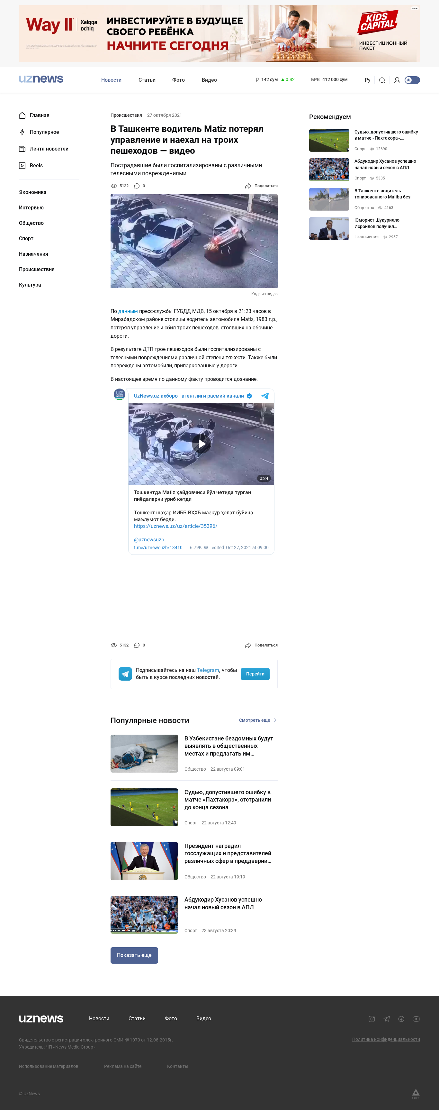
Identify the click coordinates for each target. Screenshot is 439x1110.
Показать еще (134, 955)
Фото (178, 80)
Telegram (208, 670)
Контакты (177, 1066)
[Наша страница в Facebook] (401, 1019)
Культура (30, 285)
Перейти (255, 673)
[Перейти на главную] (41, 79)
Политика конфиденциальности (386, 1039)
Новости (111, 80)
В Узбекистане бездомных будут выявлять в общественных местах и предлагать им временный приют (228, 746)
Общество (31, 223)
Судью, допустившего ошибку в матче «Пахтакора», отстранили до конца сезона (227, 800)
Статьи (147, 80)
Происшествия (37, 269)
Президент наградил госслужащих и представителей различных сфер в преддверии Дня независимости (227, 853)
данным (128, 311)
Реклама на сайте (122, 1066)
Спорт (26, 238)
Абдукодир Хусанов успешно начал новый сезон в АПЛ (223, 903)
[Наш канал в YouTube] (416, 1019)
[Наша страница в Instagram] (372, 1019)
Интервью (31, 207)
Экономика (33, 192)
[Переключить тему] (412, 80)
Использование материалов (48, 1066)
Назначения (33, 254)
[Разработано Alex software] (416, 1094)
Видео (209, 80)
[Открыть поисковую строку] (384, 80)
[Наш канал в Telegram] (386, 1019)
